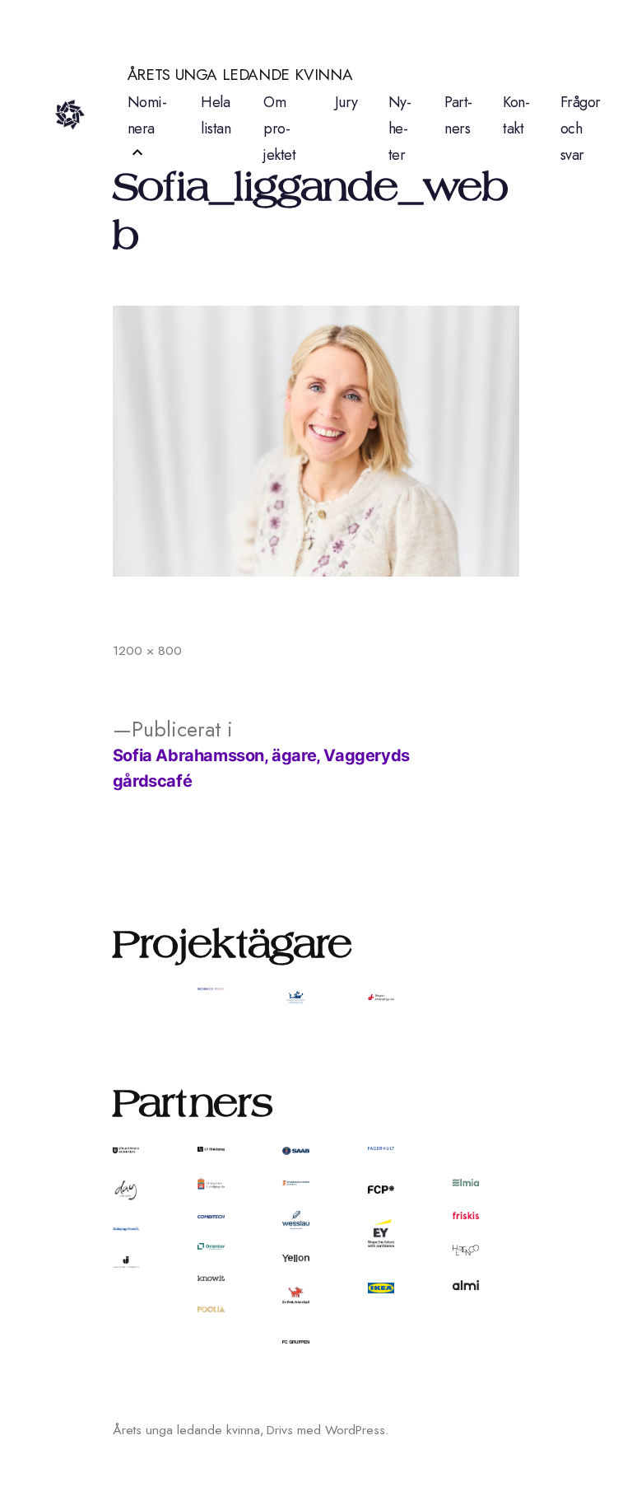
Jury (346, 102)
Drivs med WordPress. (328, 1429)
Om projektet (279, 128)
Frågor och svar (580, 128)
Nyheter (399, 128)
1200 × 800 (147, 650)
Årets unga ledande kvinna (240, 74)
